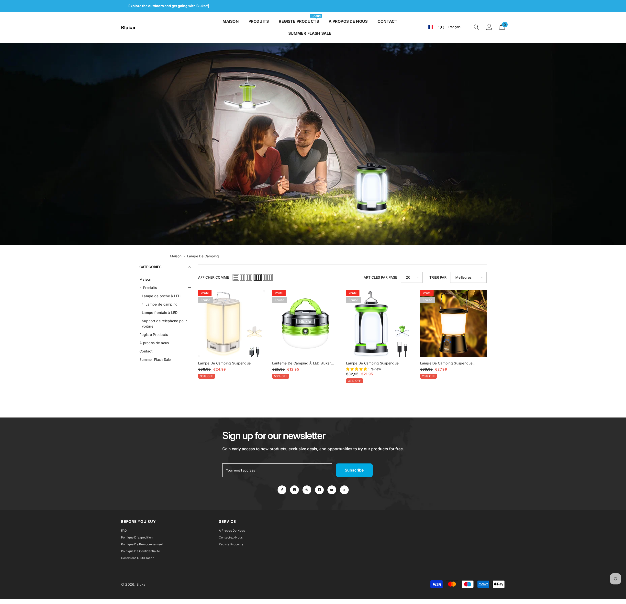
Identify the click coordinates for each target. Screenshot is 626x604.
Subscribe (354, 470)
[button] (165, 288)
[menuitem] (165, 279)
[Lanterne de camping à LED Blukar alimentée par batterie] (305, 323)
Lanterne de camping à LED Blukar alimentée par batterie (301, 363)
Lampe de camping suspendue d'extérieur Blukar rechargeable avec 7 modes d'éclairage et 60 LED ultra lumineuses (379, 363)
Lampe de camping (203, 256)
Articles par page (380, 277)
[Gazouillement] (344, 489)
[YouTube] (331, 489)
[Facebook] (282, 489)
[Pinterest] (306, 489)
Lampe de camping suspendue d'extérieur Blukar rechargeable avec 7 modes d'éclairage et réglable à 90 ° (231, 363)
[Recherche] (476, 27)
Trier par (438, 277)
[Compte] (489, 27)
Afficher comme (213, 277)
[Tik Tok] (319, 489)
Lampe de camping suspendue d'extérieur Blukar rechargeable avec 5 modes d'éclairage (453, 363)
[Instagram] (294, 489)
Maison (175, 256)
